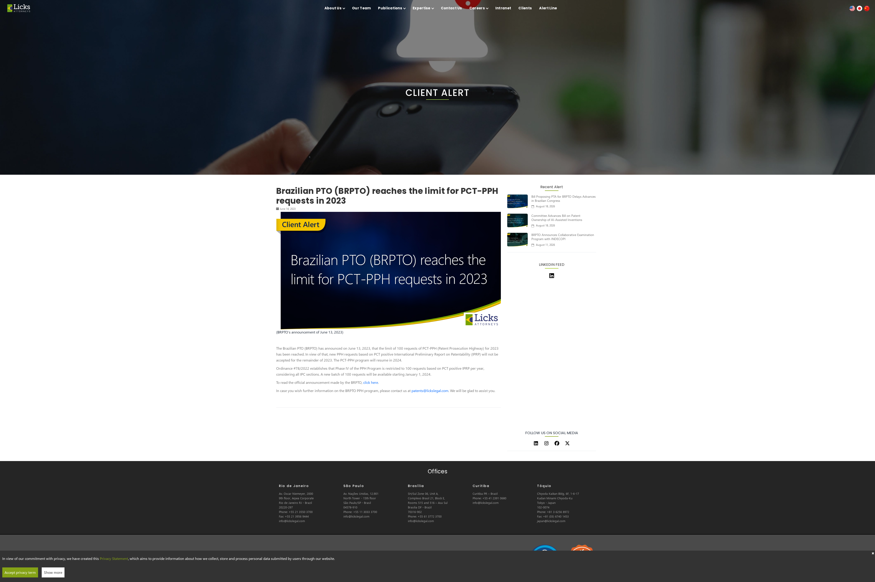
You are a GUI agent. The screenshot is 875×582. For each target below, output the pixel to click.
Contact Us (451, 8)
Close (872, 553)
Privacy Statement (114, 558)
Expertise (421, 8)
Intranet (503, 8)
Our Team (361, 8)
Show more (53, 572)
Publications (390, 8)
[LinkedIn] (536, 443)
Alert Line (548, 8)
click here (370, 382)
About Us (333, 8)
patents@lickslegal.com (430, 390)
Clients (525, 8)
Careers (477, 8)
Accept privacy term (20, 572)
